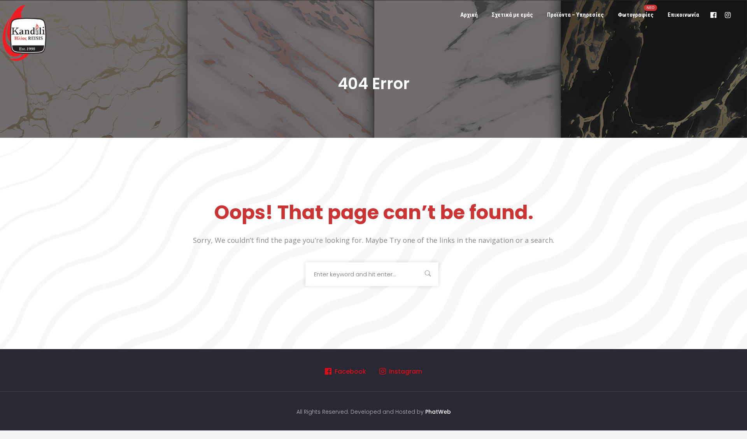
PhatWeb (438, 412)
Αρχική (469, 14)
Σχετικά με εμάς (512, 14)
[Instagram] (728, 15)
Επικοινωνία (683, 14)
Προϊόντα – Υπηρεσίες (575, 14)
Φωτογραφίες (636, 11)
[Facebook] (713, 15)
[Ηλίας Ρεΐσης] (25, 31)
